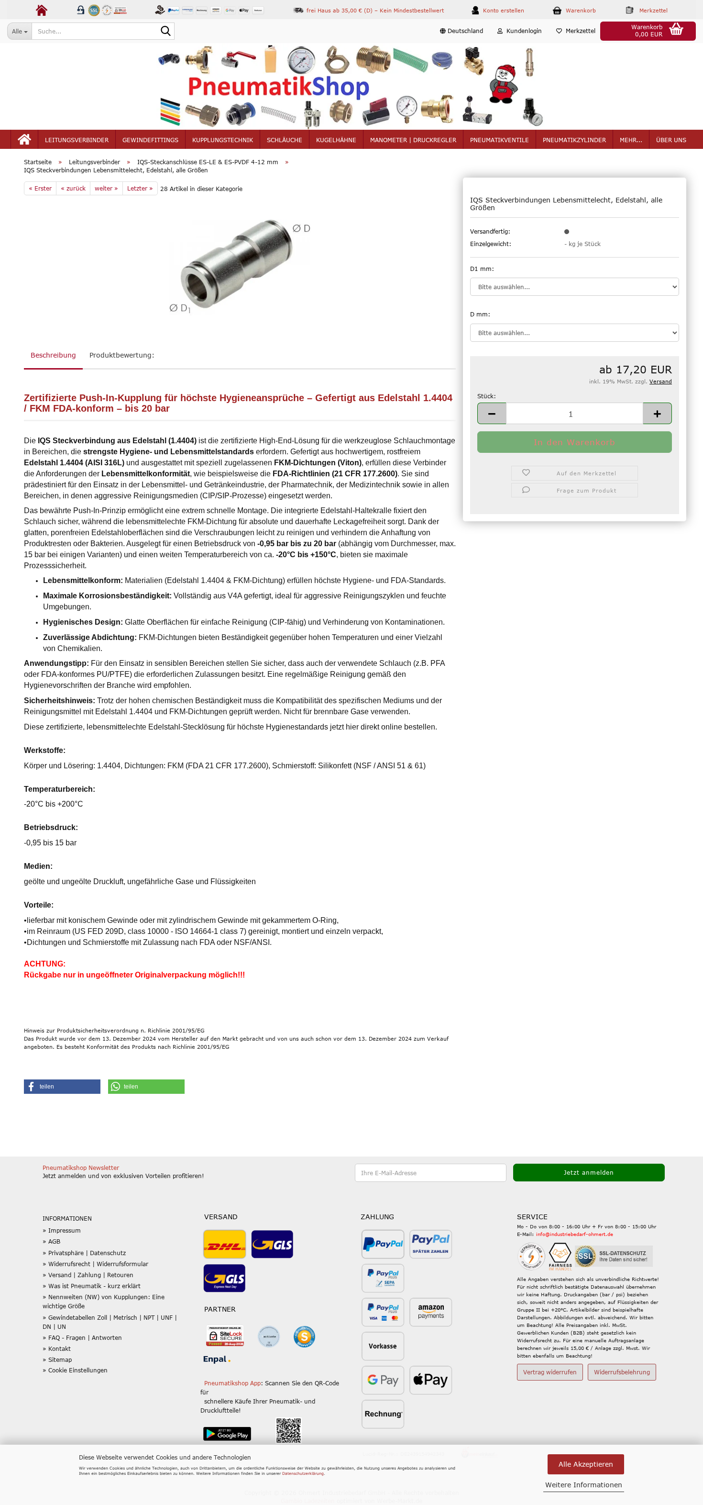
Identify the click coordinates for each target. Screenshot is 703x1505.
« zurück (73, 188)
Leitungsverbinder (77, 139)
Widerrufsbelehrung (622, 1372)
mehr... (631, 139)
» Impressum (62, 1230)
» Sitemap (57, 1359)
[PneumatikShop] (351, 86)
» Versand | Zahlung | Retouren (88, 1274)
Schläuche (284, 139)
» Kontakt (57, 1348)
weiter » (106, 188)
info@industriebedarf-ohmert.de (574, 1234)
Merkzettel (578, 30)
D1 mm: (482, 268)
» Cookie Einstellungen (75, 1370)
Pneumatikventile (499, 139)
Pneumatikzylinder (574, 139)
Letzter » (140, 188)
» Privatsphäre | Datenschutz (84, 1252)
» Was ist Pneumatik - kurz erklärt (92, 1285)
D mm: (480, 314)
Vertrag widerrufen (550, 1372)
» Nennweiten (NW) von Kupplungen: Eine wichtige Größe (104, 1301)
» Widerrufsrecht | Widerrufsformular (95, 1263)
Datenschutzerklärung (303, 1473)
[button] (461, 31)
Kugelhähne (336, 139)
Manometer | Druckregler (413, 139)
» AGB (51, 1241)
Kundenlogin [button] (522, 30)
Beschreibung (53, 355)
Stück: (486, 396)
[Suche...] (165, 31)
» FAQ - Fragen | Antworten (82, 1337)
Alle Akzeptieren (586, 1464)
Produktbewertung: (121, 355)
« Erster (40, 188)
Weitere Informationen (583, 1485)
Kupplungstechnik (222, 139)
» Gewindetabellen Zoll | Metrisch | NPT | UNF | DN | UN (110, 1322)
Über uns (671, 139)
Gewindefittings (150, 139)
